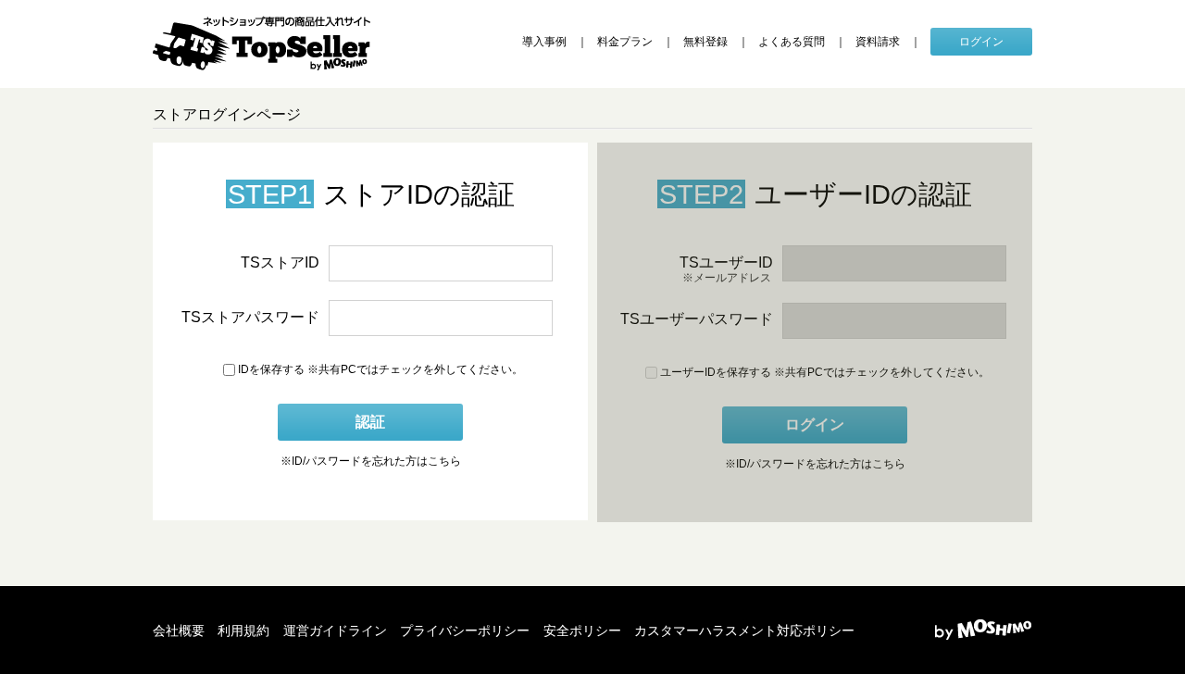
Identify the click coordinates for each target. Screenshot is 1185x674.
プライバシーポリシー (465, 630)
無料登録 (705, 41)
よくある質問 (791, 41)
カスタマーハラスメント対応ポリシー (744, 630)
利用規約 (243, 630)
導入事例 (544, 41)
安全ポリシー (582, 630)
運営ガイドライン (335, 630)
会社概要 (179, 630)
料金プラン (625, 41)
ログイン (981, 41)
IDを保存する (270, 369)
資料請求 (877, 41)
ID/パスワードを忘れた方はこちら (371, 461)
